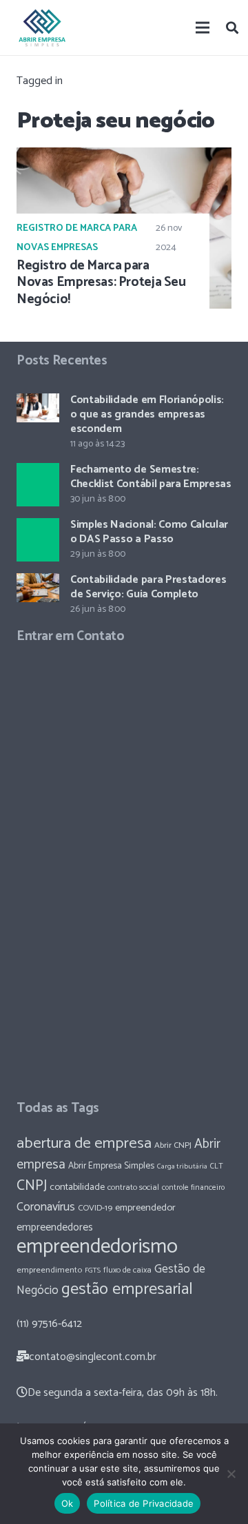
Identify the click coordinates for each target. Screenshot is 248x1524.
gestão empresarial (127, 1289)
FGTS (93, 1270)
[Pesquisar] (232, 27)
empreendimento (49, 1270)
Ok (67, 1503)
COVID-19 (95, 1208)
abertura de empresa (84, 1143)
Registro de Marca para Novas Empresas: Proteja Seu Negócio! (101, 283)
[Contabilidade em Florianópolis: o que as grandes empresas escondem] (38, 407)
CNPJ (32, 1185)
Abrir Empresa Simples (111, 1165)
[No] (231, 1474)
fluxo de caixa (127, 1270)
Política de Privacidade (144, 1503)
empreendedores (55, 1227)
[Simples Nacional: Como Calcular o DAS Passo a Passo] (38, 539)
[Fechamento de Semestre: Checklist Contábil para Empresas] (38, 484)
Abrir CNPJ (173, 1145)
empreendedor (145, 1207)
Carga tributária (182, 1166)
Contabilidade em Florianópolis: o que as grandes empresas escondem (147, 414)
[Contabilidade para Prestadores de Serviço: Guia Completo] (38, 587)
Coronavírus (46, 1207)
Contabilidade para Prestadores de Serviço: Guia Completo (148, 587)
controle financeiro (193, 1187)
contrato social (133, 1188)
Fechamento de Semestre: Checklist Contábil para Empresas (150, 476)
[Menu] (203, 27)
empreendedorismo (97, 1247)
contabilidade (77, 1187)
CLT (216, 1166)
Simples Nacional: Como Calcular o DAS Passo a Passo (149, 531)
